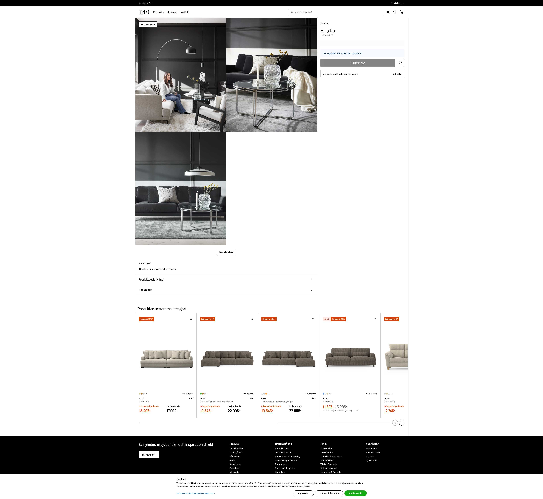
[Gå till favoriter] (395, 12)
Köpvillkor (280, 472)
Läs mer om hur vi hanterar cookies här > (195, 493)
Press (232, 460)
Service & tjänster (283, 452)
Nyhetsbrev (371, 460)
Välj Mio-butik (396, 3)
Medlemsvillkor (373, 452)
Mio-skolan (235, 472)
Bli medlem (148, 454)
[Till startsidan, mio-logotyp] (144, 12)
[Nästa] (401, 423)
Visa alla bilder (148, 24)
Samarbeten (235, 464)
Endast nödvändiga (329, 493)
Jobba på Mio (236, 452)
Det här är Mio (236, 448)
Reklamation (326, 452)
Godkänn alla (355, 493)
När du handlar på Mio (285, 468)
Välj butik (397, 73)
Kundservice (326, 448)
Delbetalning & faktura (286, 460)
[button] (180, 75)
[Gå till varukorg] (401, 12)
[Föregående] (395, 423)
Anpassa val (303, 493)
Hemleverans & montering (287, 456)
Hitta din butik (282, 448)
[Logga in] (388, 12)
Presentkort (281, 464)
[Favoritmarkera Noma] (375, 319)
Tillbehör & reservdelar (331, 456)
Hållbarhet (235, 456)
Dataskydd (234, 468)
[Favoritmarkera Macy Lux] (400, 63)
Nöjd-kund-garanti (329, 468)
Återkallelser (326, 460)
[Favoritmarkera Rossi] (191, 319)
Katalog (370, 456)
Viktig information (329, 464)
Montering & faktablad (331, 472)
